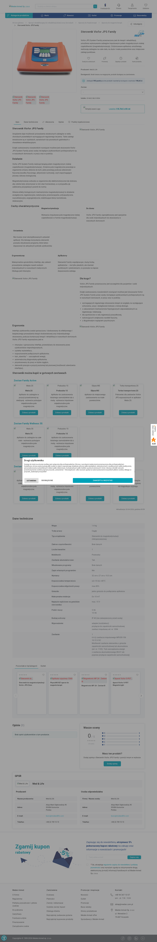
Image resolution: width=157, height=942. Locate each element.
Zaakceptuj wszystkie (103, 480)
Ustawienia (31, 481)
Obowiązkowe (47, 480)
